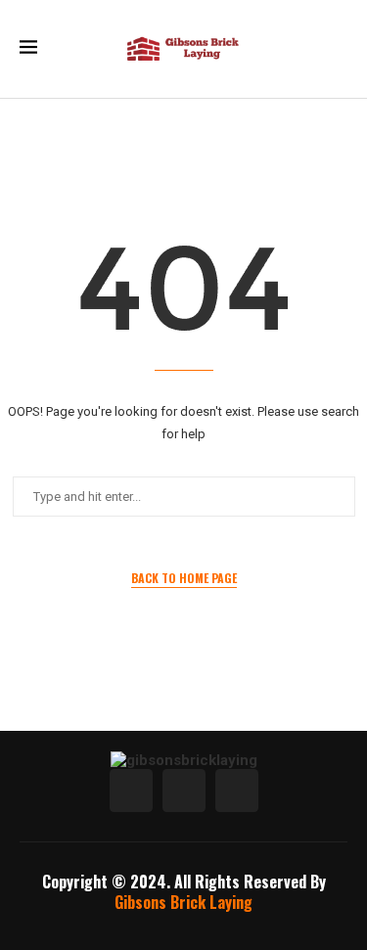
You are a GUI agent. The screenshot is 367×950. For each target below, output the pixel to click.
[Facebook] (131, 790)
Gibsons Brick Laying (183, 902)
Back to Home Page (184, 577)
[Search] (337, 49)
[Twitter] (184, 790)
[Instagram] (236, 790)
